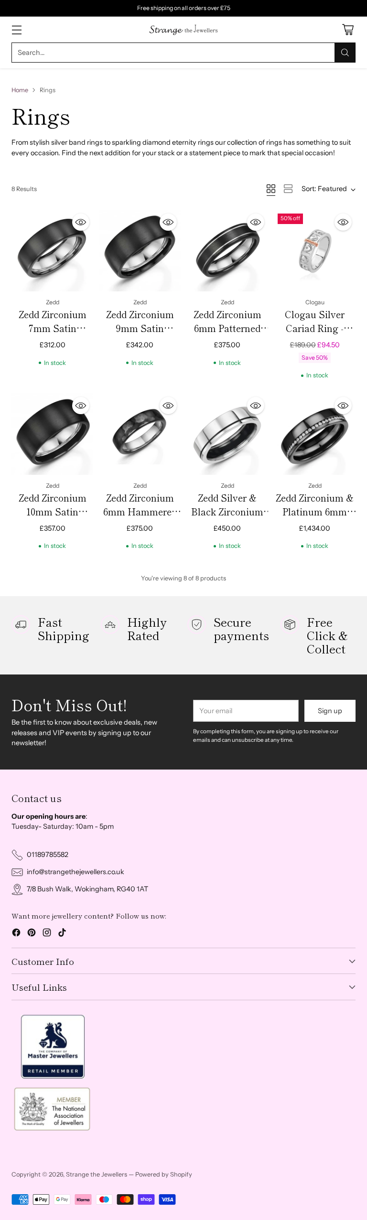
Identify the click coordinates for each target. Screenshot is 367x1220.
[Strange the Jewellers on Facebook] (16, 934)
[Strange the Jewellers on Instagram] (47, 934)
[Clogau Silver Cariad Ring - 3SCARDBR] (315, 250)
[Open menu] (16, 30)
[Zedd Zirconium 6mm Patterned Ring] (227, 250)
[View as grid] (271, 188)
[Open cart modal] (347, 30)
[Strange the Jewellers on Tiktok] (62, 934)
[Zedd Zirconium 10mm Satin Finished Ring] (52, 434)
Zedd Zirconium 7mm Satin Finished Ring (52, 328)
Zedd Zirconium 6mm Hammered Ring (140, 511)
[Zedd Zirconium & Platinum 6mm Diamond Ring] (315, 434)
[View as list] (288, 188)
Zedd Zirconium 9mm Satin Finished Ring (140, 328)
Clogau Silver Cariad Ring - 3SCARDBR (315, 328)
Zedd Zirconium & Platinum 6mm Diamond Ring (315, 511)
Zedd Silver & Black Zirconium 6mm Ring (227, 511)
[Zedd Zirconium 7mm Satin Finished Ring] (52, 250)
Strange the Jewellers (96, 1174)
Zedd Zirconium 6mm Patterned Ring (227, 328)
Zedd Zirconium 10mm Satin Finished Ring (52, 511)
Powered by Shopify (163, 1174)
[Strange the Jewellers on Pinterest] (31, 934)
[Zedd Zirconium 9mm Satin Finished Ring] (140, 250)
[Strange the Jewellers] (183, 30)
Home (19, 90)
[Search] (345, 53)
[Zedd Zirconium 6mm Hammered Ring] (140, 434)
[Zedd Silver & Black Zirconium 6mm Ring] (227, 434)
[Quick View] (80, 222)
